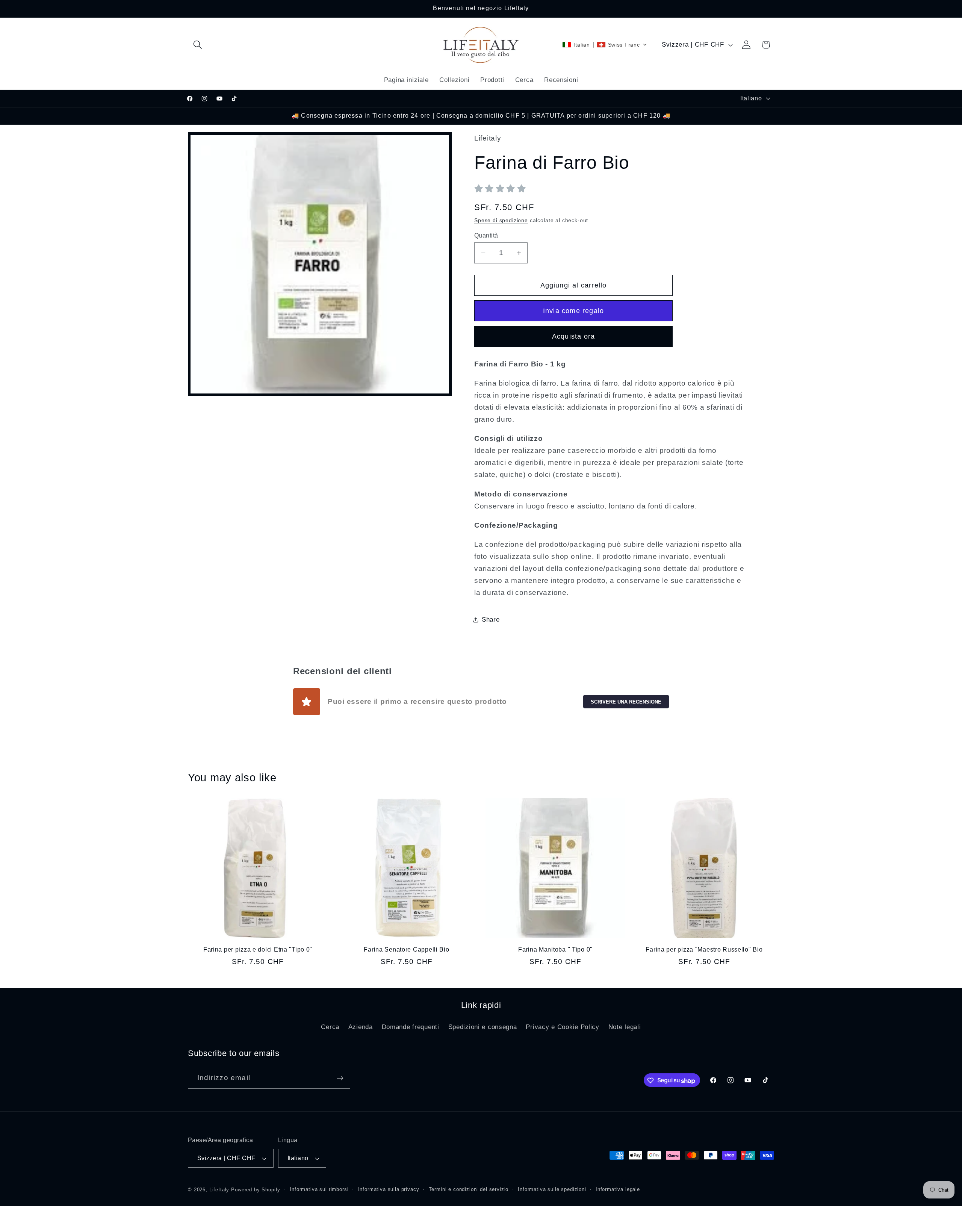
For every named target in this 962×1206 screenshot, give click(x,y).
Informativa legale (618, 1189)
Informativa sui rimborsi (319, 1189)
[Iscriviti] (340, 1078)
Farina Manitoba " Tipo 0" (555, 949)
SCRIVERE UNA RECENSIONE (626, 701)
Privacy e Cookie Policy (562, 1026)
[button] (198, 45)
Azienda (360, 1026)
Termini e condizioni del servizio (469, 1189)
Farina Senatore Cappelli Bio (406, 949)
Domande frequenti (410, 1026)
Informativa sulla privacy (388, 1189)
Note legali (624, 1026)
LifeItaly (219, 1189)
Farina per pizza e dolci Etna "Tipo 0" (257, 949)
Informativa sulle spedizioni (552, 1189)
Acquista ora (573, 336)
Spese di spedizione (501, 220)
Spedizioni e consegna (482, 1026)
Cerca (330, 1026)
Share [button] (491, 619)
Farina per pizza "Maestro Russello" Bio (704, 949)
